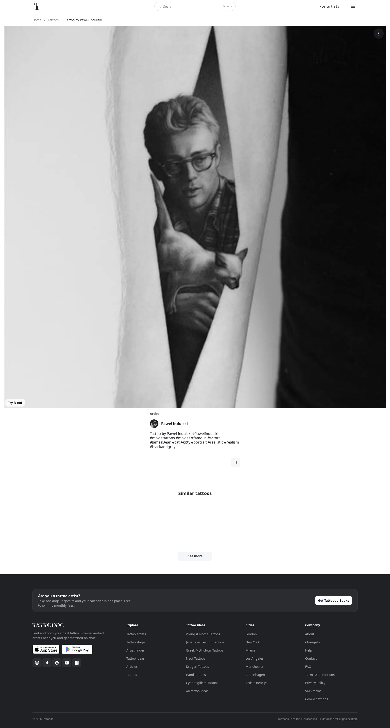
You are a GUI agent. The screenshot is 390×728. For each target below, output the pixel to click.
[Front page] (37, 6)
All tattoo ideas (197, 691)
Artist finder (135, 650)
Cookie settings (316, 699)
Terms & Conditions (320, 675)
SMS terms (313, 691)
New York (253, 642)
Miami (250, 650)
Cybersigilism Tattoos (202, 683)
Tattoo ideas (135, 658)
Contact (311, 658)
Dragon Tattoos (197, 666)
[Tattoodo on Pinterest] (56, 662)
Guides (131, 675)
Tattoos (227, 6)
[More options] (379, 33)
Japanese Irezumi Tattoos (205, 642)
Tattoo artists (136, 634)
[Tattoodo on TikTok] (46, 662)
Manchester (255, 666)
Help (308, 650)
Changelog (313, 642)
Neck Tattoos (195, 658)
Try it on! (15, 402)
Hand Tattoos (196, 675)
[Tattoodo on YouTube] (66, 662)
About (309, 634)
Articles (132, 666)
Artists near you (257, 683)
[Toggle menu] (353, 6)
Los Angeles (255, 658)
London (251, 634)
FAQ (308, 666)
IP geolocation (348, 719)
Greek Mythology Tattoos (204, 650)
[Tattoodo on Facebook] (76, 662)
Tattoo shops (136, 642)
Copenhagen (255, 675)
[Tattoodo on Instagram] (37, 662)
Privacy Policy (315, 683)
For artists (329, 6)
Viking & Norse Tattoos (203, 634)
